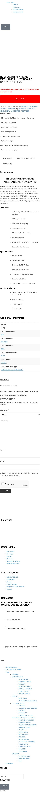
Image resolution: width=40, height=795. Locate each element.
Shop (7, 672)
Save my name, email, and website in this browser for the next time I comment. (20, 474)
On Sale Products (11, 667)
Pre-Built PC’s (23, 713)
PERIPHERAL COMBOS (27, 742)
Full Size (4, 363)
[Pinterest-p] (3, 526)
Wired (3, 356)
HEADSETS (22, 730)
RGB (2, 334)
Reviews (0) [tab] (7, 163)
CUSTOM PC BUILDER (13, 669)
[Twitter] (22, 526)
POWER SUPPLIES (25, 689)
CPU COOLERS (24, 679)
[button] (20, 773)
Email (2, 461)
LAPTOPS (22, 710)
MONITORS (23, 698)
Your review (4, 421)
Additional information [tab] (26, 158)
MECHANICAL (5, 111)
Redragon (11, 109)
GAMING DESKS (24, 727)
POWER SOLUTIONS (26, 715)
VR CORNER (23, 751)
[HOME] (2, 656)
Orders (15, 4)
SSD (20, 761)
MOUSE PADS (23, 734)
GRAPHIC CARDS (25, 681)
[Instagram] (13, 526)
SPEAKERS (22, 749)
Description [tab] (7, 158)
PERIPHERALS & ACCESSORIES (23, 718)
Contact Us (9, 763)
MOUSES (22, 737)
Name (2, 450)
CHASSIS (22, 706)
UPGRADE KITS (24, 694)
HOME (3, 661)
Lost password (18, 12)
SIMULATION (23, 744)
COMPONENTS (17, 677)
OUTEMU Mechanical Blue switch (12, 370)
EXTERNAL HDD (24, 756)
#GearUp (15, 674)
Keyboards (24, 106)
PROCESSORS (24, 691)
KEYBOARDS (23, 732)
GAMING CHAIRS (25, 722)
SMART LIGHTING (25, 746)
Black (2, 349)
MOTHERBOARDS (25, 686)
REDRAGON (25, 111)
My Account (10, 2)
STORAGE (15, 754)
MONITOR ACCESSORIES (28, 701)
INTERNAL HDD (24, 758)
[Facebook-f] (32, 526)
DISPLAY (15, 696)
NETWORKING (24, 739)
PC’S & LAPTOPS (18, 703)
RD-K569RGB (15, 111)
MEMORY (22, 684)
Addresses (16, 7)
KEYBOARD (31, 109)
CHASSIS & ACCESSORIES (28, 708)
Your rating (4, 410)
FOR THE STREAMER (26, 720)
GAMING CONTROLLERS (27, 725)
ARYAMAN (22, 109)
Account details (18, 9)
